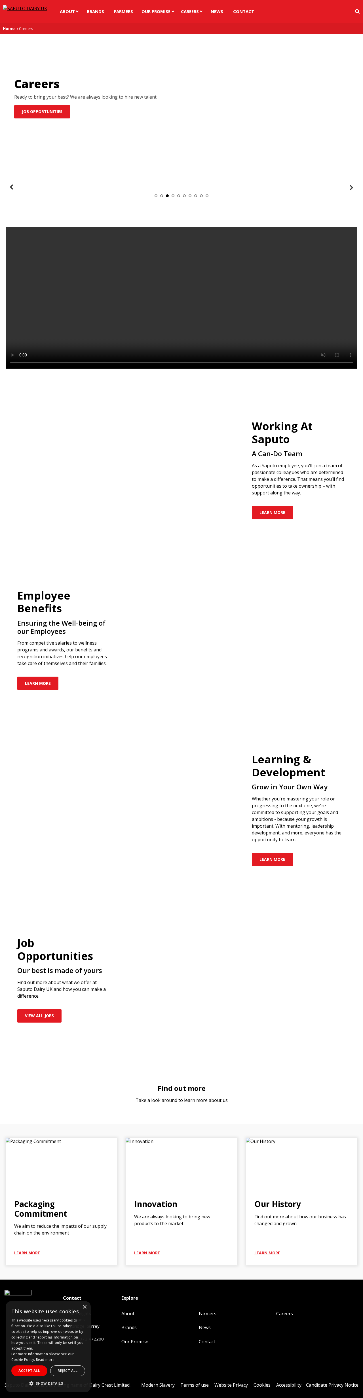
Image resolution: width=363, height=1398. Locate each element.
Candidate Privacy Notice (332, 1385)
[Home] (23, 11)
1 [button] (156, 196)
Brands (95, 11)
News (217, 11)
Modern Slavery (158, 1385)
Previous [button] (11, 187)
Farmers (123, 11)
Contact (243, 11)
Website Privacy (231, 1385)
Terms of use (194, 1385)
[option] (40, 184)
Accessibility (288, 1385)
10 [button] (207, 196)
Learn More (272, 512)
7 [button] (190, 196)
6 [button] (184, 196)
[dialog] (48, 1346)
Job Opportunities (42, 111)
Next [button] (351, 187)
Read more (45, 1359)
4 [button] (173, 196)
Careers (190, 11)
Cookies (262, 1385)
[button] (48, 1383)
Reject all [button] (68, 1370)
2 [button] (161, 196)
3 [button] (167, 196)
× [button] (84, 1307)
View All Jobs (39, 1015)
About (67, 11)
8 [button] (196, 196)
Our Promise (156, 11)
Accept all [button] (29, 1370)
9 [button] (201, 196)
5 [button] (179, 196)
